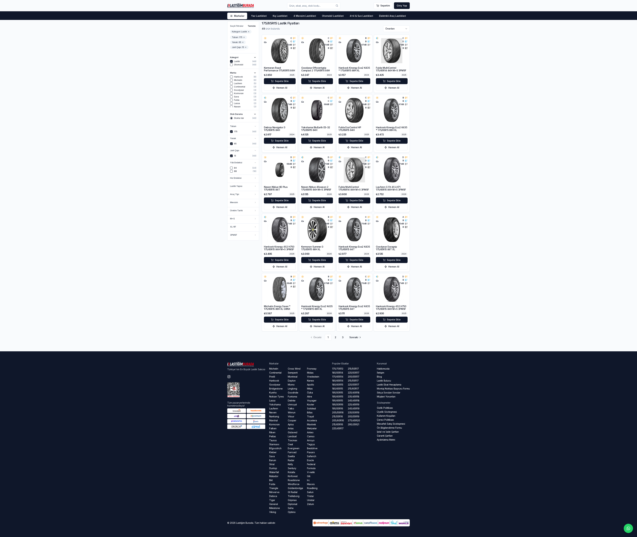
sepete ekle (282, 81)
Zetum (310, 504)
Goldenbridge (295, 488)
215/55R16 (337, 416)
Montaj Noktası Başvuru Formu (393, 388)
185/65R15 (337, 388)
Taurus (273, 440)
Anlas (291, 428)
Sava (272, 456)
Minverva (274, 492)
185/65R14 (337, 380)
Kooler (310, 404)
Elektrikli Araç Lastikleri (392, 15)
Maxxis (311, 484)
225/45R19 (353, 404)
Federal (311, 464)
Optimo (292, 512)
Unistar (311, 500)
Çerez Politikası (385, 419)
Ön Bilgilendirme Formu (389, 427)
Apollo (310, 384)
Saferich (311, 456)
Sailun (310, 492)
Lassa (272, 400)
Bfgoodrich (275, 448)
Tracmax (292, 440)
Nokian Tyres (276, 396)
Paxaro (311, 452)
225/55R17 (353, 384)
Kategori (234, 57)
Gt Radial (292, 492)
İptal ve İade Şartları (388, 431)
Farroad (292, 452)
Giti (308, 476)
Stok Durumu (236, 114)
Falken (273, 428)
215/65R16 (337, 424)
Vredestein (313, 376)
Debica (273, 496)
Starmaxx (274, 444)
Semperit (293, 372)
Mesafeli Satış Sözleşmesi (391, 423)
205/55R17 (353, 376)
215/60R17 (353, 388)
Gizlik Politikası (385, 407)
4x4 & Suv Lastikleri (361, 15)
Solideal (311, 408)
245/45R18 (353, 400)
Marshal (273, 420)
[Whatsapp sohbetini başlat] (628, 528)
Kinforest (293, 476)
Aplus (291, 424)
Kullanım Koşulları (386, 415)
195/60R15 (337, 396)
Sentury (292, 468)
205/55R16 (338, 412)
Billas (310, 412)
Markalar (239, 15)
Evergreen (293, 448)
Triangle (273, 488)
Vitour (291, 416)
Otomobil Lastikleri (333, 15)
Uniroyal (292, 404)
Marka (233, 73)
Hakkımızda (383, 368)
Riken (272, 432)
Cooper (292, 420)
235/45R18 (353, 396)
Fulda (272, 484)
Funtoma (292, 396)
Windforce (293, 484)
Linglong (292, 388)
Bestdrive (312, 448)
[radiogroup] (243, 118)
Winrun (291, 412)
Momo (291, 384)
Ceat (290, 444)
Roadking (312, 488)
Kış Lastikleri (280, 15)
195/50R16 (337, 404)
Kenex (310, 380)
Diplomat (292, 504)
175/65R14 (337, 376)
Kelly (290, 464)
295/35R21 (353, 424)
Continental (275, 372)
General (273, 504)
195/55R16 (337, 408)
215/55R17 (353, 380)
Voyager (312, 400)
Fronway (312, 368)
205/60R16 (338, 420)
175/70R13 (337, 368)
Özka (310, 392)
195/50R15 (337, 392)
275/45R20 (354, 420)
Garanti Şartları (385, 435)
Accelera (312, 420)
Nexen (273, 412)
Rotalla (291, 472)
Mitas (310, 388)
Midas (310, 372)
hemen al (281, 87)
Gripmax (292, 500)
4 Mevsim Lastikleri (304, 15)
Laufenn (273, 408)
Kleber (273, 452)
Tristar (310, 496)
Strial (272, 464)
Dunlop (273, 468)
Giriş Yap (402, 5)
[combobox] (396, 28)
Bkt (271, 480)
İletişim (380, 372)
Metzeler (312, 428)
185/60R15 (337, 384)
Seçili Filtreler (237, 26)
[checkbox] (231, 61)
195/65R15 (337, 400)
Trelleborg (293, 496)
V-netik (311, 472)
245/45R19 (353, 408)
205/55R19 (353, 416)
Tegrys (311, 444)
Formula (311, 468)
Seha (290, 508)
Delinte (291, 400)
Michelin (273, 368)
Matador (273, 476)
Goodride (293, 392)
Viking (272, 512)
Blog (379, 376)
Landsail (292, 436)
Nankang (274, 416)
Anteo (310, 432)
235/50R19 (353, 412)
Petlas (272, 436)
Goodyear (274, 384)
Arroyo (311, 440)
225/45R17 (338, 428)
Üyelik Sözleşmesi (387, 411)
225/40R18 (353, 392)
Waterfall (274, 472)
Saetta (291, 456)
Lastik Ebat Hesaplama (389, 384)
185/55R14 (337, 372)
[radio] (231, 118)
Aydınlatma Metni (386, 439)
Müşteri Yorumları (386, 396)
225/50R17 (353, 372)
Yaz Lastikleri (259, 15)
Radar (291, 460)
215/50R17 (353, 368)
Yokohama (275, 404)
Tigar (272, 500)
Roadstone (294, 480)
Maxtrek (311, 424)
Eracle (310, 460)
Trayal (310, 416)
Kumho (273, 392)
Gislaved (292, 432)
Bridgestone (276, 388)
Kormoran (274, 424)
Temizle (252, 26)
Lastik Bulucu (384, 380)
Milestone (274, 508)
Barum (272, 460)
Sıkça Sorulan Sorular (388, 392)
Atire (309, 396)
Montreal (292, 376)
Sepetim (385, 5)
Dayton (292, 380)
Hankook (274, 380)
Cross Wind (294, 368)
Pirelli (272, 376)
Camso (311, 436)
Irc (308, 480)
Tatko (291, 408)
